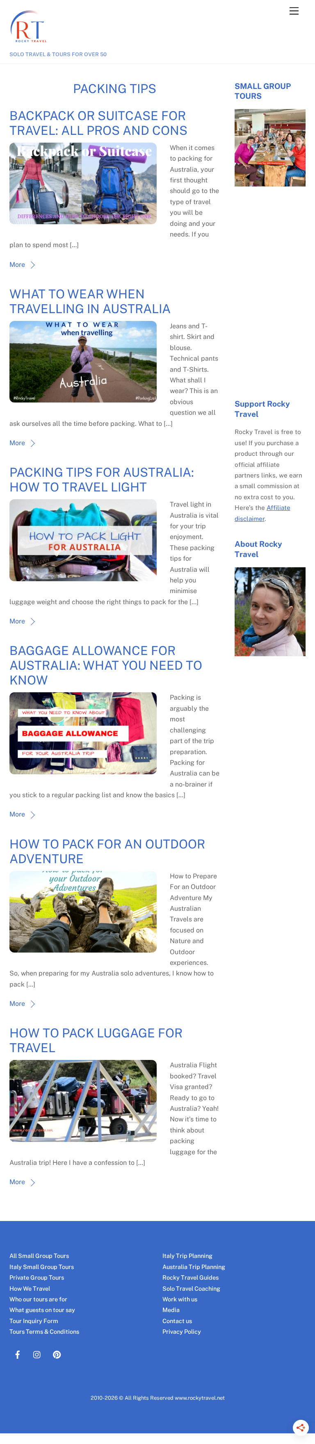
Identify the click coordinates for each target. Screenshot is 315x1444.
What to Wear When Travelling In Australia (90, 301)
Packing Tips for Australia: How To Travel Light (101, 479)
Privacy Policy (181, 1331)
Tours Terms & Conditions (44, 1331)
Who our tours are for (38, 1299)
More (17, 264)
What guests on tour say (42, 1309)
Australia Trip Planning (193, 1266)
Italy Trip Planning (187, 1255)
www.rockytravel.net (200, 1398)
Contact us (177, 1320)
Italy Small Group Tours (41, 1266)
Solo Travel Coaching (191, 1288)
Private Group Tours (36, 1277)
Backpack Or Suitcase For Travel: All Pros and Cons (98, 123)
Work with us (179, 1299)
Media (171, 1309)
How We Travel (29, 1288)
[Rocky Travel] (29, 46)
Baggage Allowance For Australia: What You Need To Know (105, 665)
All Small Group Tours (39, 1255)
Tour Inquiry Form (33, 1320)
